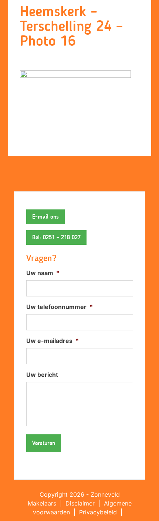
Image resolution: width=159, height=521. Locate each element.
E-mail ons (45, 216)
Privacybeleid (98, 512)
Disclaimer (80, 503)
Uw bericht (42, 374)
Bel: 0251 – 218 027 (56, 237)
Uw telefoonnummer (59, 306)
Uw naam (43, 273)
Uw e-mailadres (52, 340)
